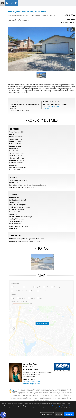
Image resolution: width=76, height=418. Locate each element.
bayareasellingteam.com (31, 384)
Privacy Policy (56, 406)
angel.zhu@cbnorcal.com (51, 106)
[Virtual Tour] (16, 3)
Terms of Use (67, 406)
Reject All (59, 414)
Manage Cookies (47, 414)
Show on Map (42, 323)
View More (46, 108)
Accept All (69, 414)
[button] (3, 415)
